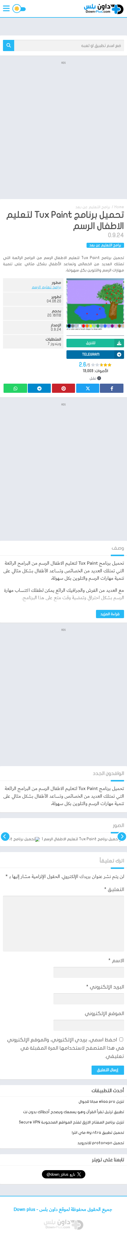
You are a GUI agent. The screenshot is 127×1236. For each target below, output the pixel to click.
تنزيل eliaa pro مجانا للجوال (101, 1102)
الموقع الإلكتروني (104, 1013)
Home (119, 207)
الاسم (116, 960)
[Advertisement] (63, 129)
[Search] (8, 45)
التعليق (114, 889)
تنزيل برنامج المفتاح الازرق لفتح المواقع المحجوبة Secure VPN (71, 1122)
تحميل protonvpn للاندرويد (100, 1143)
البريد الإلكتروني (105, 986)
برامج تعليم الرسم (46, 287)
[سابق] (122, 839)
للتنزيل (90, 343)
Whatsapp (15, 388)
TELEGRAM (91, 354)
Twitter (87, 388)
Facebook (111, 388)
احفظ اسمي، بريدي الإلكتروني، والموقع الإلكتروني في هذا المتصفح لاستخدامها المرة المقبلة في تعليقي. (65, 1048)
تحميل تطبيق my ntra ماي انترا (98, 1133)
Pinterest (63, 388)
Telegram (39, 388)
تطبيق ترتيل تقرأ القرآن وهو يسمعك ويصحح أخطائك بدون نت (73, 1112)
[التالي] (5, 839)
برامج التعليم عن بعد (92, 207)
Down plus (25, 1209)
